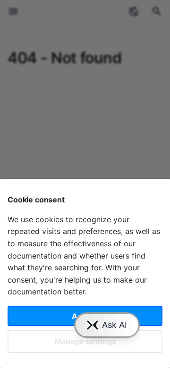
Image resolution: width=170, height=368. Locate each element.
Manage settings (85, 341)
